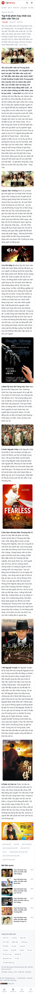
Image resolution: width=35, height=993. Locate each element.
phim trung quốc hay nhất (10, 848)
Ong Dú (22, 950)
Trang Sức (22, 946)
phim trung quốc (27, 844)
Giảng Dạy (24, 942)
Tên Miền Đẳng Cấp (8, 962)
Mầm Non (23, 938)
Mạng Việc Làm (7, 958)
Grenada (14, 938)
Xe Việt (17, 958)
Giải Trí (10, 8)
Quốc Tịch (5, 938)
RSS (16, 972)
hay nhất (16, 844)
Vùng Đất (13, 950)
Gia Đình (4, 8)
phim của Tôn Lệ (25, 848)
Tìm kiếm (4, 972)
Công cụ (10, 972)
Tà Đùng (5, 950)
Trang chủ (4, 12)
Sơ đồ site (21, 972)
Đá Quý (14, 946)
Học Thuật (6, 942)
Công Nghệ (23, 8)
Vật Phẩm (5, 946)
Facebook (28, 972)
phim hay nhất (7, 844)
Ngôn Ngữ (15, 942)
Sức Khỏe (31, 8)
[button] (27, 3)
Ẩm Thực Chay (7, 954)
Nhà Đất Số (18, 954)
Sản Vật (29, 950)
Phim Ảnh (16, 8)
